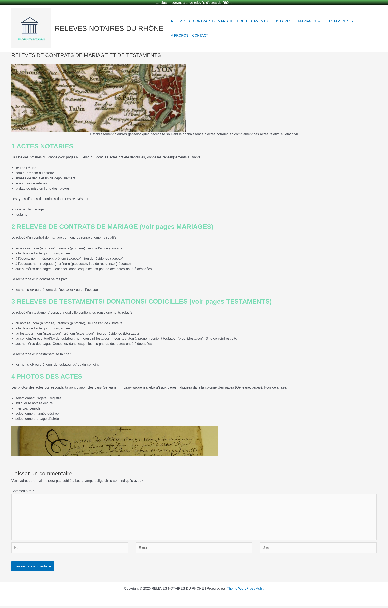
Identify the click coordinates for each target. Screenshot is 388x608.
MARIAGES (307, 17)
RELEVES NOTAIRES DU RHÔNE (109, 24)
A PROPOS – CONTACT (189, 31)
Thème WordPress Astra (245, 584)
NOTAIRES (282, 17)
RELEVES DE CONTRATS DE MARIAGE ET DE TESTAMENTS (219, 17)
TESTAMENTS (338, 17)
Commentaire (22, 486)
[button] (318, 17)
